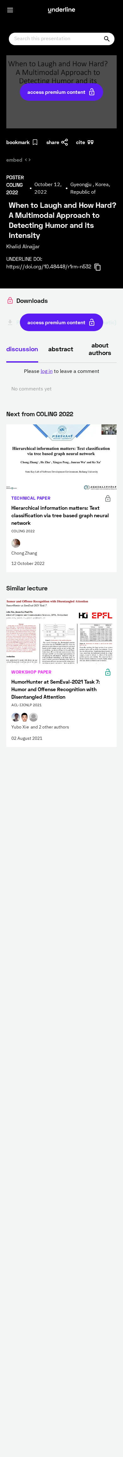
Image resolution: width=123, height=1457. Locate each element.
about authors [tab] (100, 348)
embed (14, 160)
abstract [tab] (60, 348)
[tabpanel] (61, 380)
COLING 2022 (54, 413)
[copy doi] (101, 267)
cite (80, 142)
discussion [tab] (22, 348)
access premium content (56, 92)
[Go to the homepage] (61, 10)
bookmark (18, 142)
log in (47, 371)
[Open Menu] (10, 10)
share (52, 142)
